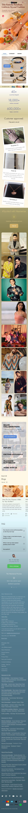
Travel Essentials (5, 784)
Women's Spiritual (5, 746)
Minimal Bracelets (11, 734)
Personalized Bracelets (6, 695)
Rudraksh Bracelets (16, 758)
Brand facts (4, 638)
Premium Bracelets (20, 734)
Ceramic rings (11, 684)
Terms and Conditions (6, 659)
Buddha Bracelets (18, 755)
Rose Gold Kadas (12, 691)
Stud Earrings (12, 698)
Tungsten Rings (8, 685)
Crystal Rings (12, 728)
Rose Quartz (15, 764)
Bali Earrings (20, 698)
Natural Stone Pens (6, 777)
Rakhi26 (15, 788)
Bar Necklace (17, 769)
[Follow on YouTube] (13, 796)
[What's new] (22, 3)
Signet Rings (19, 684)
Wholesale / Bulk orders (5, 643)
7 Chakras (23, 764)
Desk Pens (13, 777)
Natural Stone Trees (6, 764)
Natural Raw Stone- (6, 773)
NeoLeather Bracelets (6, 693)
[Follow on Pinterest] (10, 796)
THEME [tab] (4, 53)
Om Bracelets (12, 756)
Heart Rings (4, 730)
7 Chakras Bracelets (21, 756)
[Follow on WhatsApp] (21, 796)
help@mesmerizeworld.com (13, 633)
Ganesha (9, 711)
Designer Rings (16, 685)
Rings (22, 702)
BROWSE (7, 66)
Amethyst (3, 766)
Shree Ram (14, 711)
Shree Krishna (21, 711)
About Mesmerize (5, 650)
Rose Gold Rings (12, 730)
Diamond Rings (20, 728)
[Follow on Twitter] (2, 796)
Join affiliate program (6, 647)
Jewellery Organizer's (14, 786)
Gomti (8, 766)
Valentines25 (4, 790)
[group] (14, 25)
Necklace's (13, 746)
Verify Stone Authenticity (4, 669)
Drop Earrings (16, 739)
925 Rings (12, 713)
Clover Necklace (16, 721)
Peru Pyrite (13, 773)
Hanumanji (21, 709)
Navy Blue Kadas (21, 691)
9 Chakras (13, 766)
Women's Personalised (6, 743)
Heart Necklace (5, 726)
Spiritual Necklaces (21, 679)
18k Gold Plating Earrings (16, 737)
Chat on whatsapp (14, 566)
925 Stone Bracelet (20, 713)
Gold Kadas (4, 691)
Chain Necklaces (14, 678)
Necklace (14, 702)
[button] (2, 2)
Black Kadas (16, 690)
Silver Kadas (22, 690)
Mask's (21, 786)
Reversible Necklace (21, 724)
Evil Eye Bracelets (16, 733)
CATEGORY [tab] (12, 53)
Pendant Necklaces (11, 722)
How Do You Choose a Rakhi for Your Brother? (11, 500)
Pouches (20, 784)
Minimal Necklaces (11, 679)
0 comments (7, 515)
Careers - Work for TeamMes (5, 665)
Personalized (15, 706)
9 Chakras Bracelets (6, 758)
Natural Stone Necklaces (7, 769)
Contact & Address (6, 662)
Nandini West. (15, 808)
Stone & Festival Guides (5, 653)
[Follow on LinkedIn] (17, 796)
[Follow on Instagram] (6, 796)
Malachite (13, 775)
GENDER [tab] (19, 53)
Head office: (4, 616)
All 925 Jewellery (5, 713)
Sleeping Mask (4, 786)
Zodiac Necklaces (11, 724)
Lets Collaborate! (10, 436)
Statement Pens (20, 777)
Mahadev (3, 711)
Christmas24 (20, 788)
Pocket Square (13, 784)
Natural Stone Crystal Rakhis (8, 780)
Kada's (18, 702)
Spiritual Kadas (16, 693)
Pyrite (19, 764)
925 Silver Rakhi (8, 782)
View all (14, 225)
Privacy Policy (4, 656)
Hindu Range (8, 706)
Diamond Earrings (5, 699)
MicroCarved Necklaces (7, 681)
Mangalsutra (4, 747)
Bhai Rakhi (18, 780)
